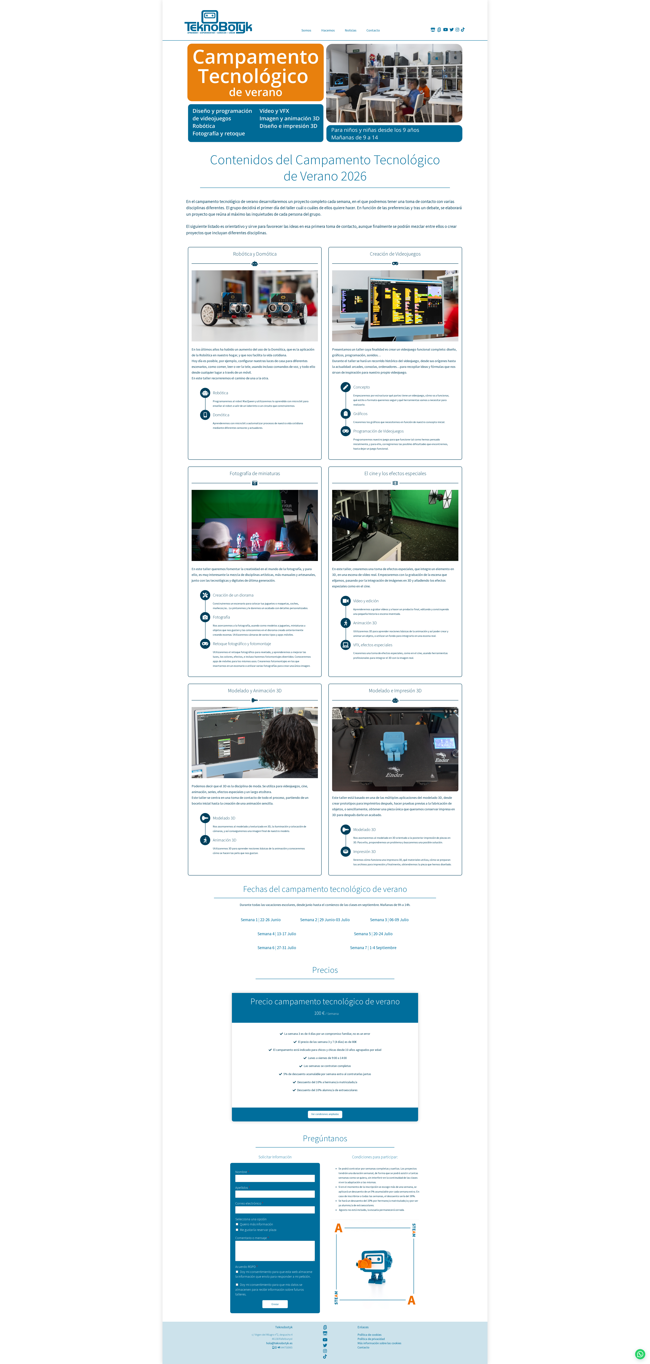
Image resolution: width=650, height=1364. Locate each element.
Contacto (373, 30)
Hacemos (328, 30)
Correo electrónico (249, 1203)
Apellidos (242, 1187)
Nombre (242, 1172)
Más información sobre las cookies (379, 1343)
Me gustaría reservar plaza (258, 1230)
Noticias (350, 30)
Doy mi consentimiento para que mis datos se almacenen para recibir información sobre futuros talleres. (269, 1289)
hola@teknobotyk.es (279, 1343)
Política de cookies (370, 1335)
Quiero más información (256, 1224)
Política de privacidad (371, 1339)
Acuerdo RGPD (246, 1266)
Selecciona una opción (251, 1219)
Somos (306, 30)
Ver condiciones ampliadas (325, 1114)
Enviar (275, 1304)
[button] (640, 1354)
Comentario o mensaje (252, 1238)
